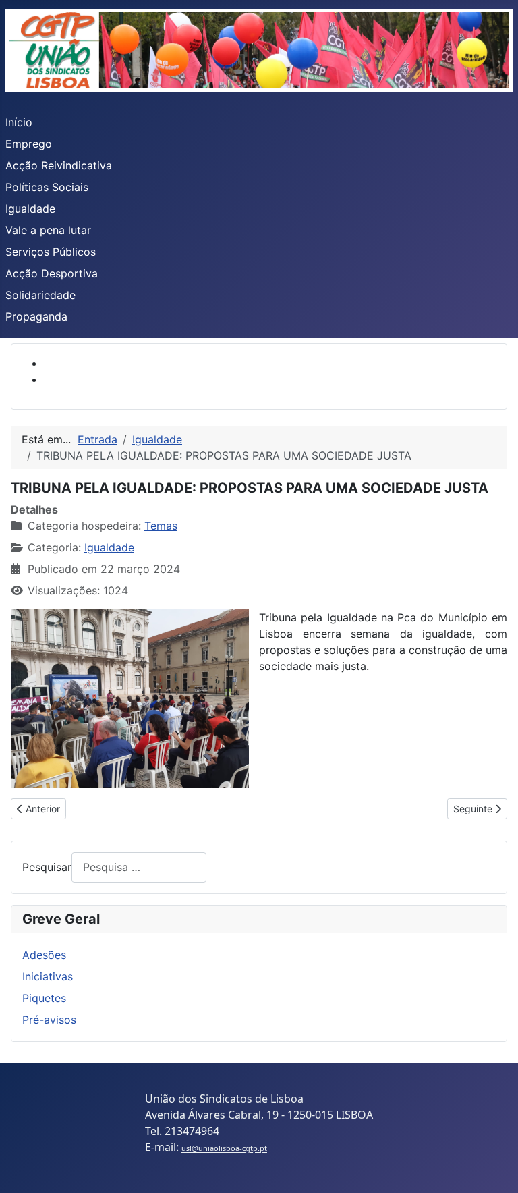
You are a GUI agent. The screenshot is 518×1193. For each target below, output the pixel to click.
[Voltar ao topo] (494, 1168)
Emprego (28, 143)
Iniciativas (47, 976)
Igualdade (30, 208)
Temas (160, 525)
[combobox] (138, 867)
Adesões (44, 955)
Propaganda (36, 316)
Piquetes (44, 998)
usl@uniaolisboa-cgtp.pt (224, 1148)
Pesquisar (46, 867)
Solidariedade (40, 295)
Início (18, 122)
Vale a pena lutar (48, 230)
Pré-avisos (49, 1019)
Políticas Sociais (46, 187)
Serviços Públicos (50, 251)
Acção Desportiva (51, 273)
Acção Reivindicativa (58, 165)
